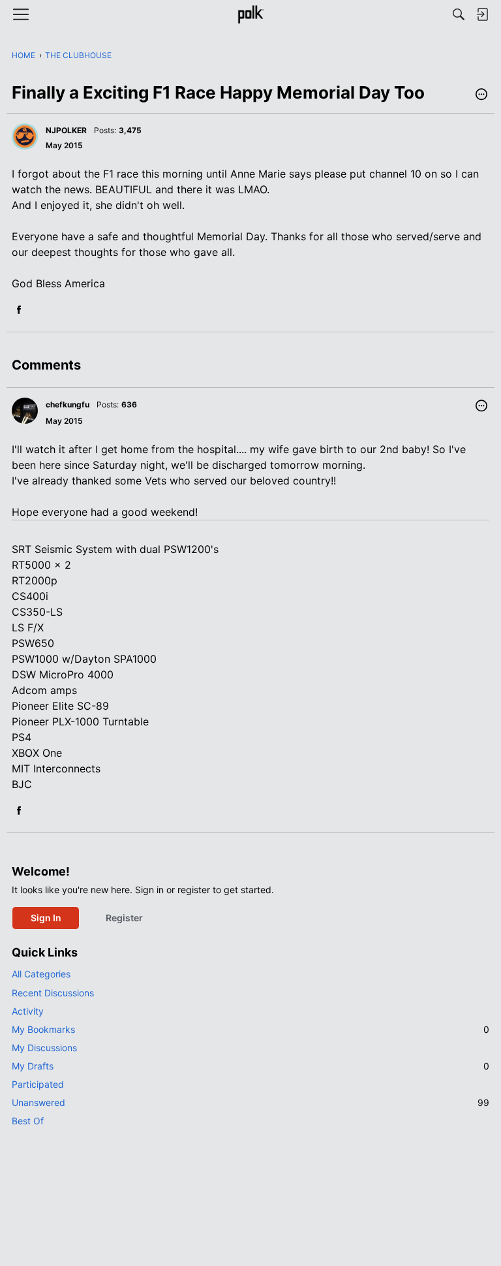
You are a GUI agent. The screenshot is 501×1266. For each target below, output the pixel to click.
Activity (28, 1011)
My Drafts (250, 1065)
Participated (38, 1084)
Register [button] (124, 917)
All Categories (41, 973)
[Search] (458, 14)
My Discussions (44, 1047)
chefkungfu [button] (67, 404)
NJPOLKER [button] (66, 130)
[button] (481, 95)
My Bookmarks (250, 1029)
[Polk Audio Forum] (250, 14)
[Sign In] (482, 14)
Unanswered (250, 1102)
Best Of (28, 1120)
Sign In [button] (46, 917)
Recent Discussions (53, 992)
